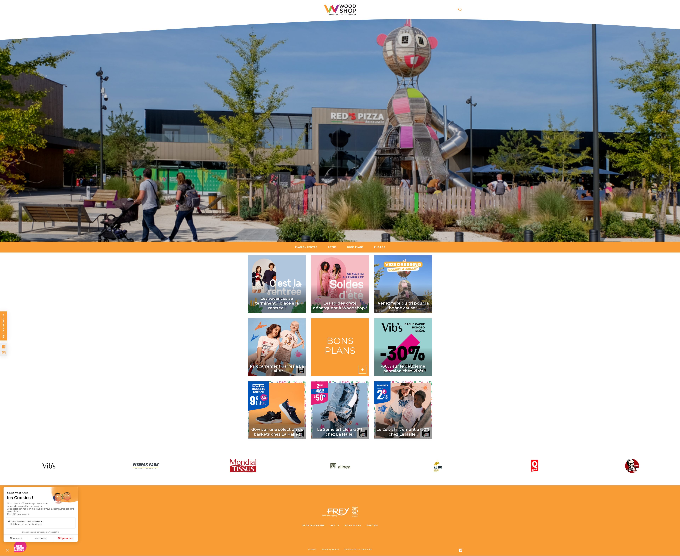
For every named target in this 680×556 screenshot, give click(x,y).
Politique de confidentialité (358, 549)
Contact (312, 549)
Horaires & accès (3, 326)
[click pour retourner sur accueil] (49, 466)
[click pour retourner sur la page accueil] (340, 9)
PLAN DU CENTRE (306, 247)
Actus (332, 247)
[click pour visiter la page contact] (3, 352)
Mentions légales (330, 549)
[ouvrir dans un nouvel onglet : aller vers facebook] (3, 347)
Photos (379, 247)
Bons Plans (355, 247)
